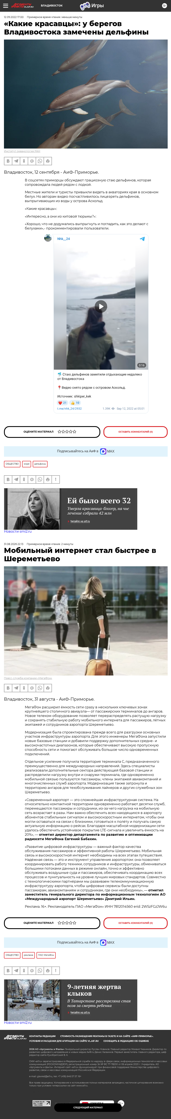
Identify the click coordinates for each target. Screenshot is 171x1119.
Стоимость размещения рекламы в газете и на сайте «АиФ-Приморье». (106, 1036)
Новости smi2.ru (18, 531)
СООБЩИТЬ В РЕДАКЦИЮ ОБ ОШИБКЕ (126, 1041)
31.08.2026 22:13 (13, 544)
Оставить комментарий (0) (135, 432)
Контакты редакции (42, 1036)
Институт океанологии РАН (22, 151)
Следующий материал (88, 1107)
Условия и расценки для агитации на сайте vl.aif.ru (64, 1041)
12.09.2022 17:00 (14, 17)
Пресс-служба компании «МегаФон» (28, 678)
